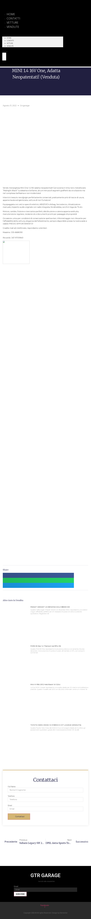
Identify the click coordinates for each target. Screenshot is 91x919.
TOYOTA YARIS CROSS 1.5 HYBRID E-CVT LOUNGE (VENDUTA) (55, 725)
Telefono (11, 796)
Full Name (12, 787)
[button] (32, 30)
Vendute (13, 27)
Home (9, 38)
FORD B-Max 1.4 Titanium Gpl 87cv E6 (45, 646)
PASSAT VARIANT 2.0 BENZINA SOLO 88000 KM (50, 607)
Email (10, 805)
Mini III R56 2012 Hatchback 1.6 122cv (45, 684)
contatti (10, 40)
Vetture (10, 43)
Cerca (4, 51)
